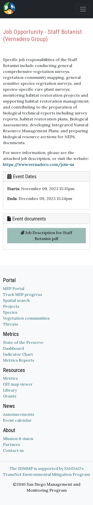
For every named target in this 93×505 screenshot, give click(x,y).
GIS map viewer (18, 384)
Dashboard (13, 348)
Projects (11, 306)
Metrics (10, 378)
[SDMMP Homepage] (10, 8)
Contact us (13, 450)
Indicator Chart (18, 354)
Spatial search (16, 300)
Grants (9, 396)
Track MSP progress (22, 294)
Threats (10, 324)
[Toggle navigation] (83, 9)
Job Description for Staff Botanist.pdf (48, 235)
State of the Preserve (23, 342)
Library (10, 390)
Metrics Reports (18, 360)
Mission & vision (18, 438)
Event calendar (17, 420)
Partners (11, 444)
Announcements (18, 414)
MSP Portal (13, 288)
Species (10, 312)
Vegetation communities (26, 318)
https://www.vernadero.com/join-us (38, 164)
